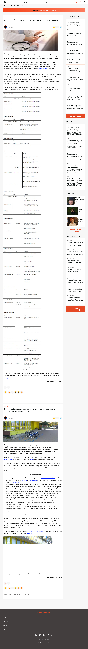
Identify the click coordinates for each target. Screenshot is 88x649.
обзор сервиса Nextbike (36, 531)
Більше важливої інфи (75, 309)
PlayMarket (33, 480)
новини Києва (8, 399)
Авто (53, 642)
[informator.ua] (5, 2)
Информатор (43, 69)
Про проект (48, 2)
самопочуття (18, 399)
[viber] (52, 635)
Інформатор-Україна (38, 642)
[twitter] (44, 635)
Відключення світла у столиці (48, 10)
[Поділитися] (57, 27)
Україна (11, 2)
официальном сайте (48, 478)
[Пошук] (80, 2)
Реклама (55, 2)
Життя (16, 2)
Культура (26, 2)
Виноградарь (18, 594)
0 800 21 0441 (16, 482)
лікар (25, 399)
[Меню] (84, 2)
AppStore (24, 480)
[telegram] (48, 635)
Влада (20, 2)
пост (31, 460)
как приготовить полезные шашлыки (16, 378)
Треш (35, 2)
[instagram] (40, 635)
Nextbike (26, 594)
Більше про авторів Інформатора (75, 230)
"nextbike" (29, 533)
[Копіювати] (61, 27)
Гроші (31, 2)
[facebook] (36, 635)
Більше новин (75, 116)
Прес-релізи (41, 2)
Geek (45, 642)
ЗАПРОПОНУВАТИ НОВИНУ (44, 612)
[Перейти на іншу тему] (77, 2)
